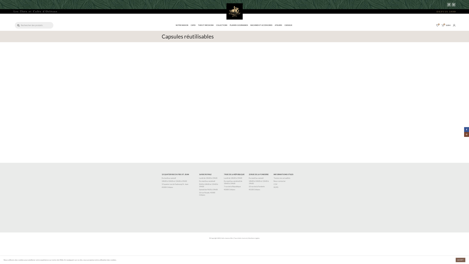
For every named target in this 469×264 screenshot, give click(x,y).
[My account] (454, 25)
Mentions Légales (254, 238)
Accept (460, 260)
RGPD (276, 187)
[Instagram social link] (453, 4)
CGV (275, 184)
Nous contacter (280, 181)
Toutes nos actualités (282, 178)
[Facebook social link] (449, 4)
